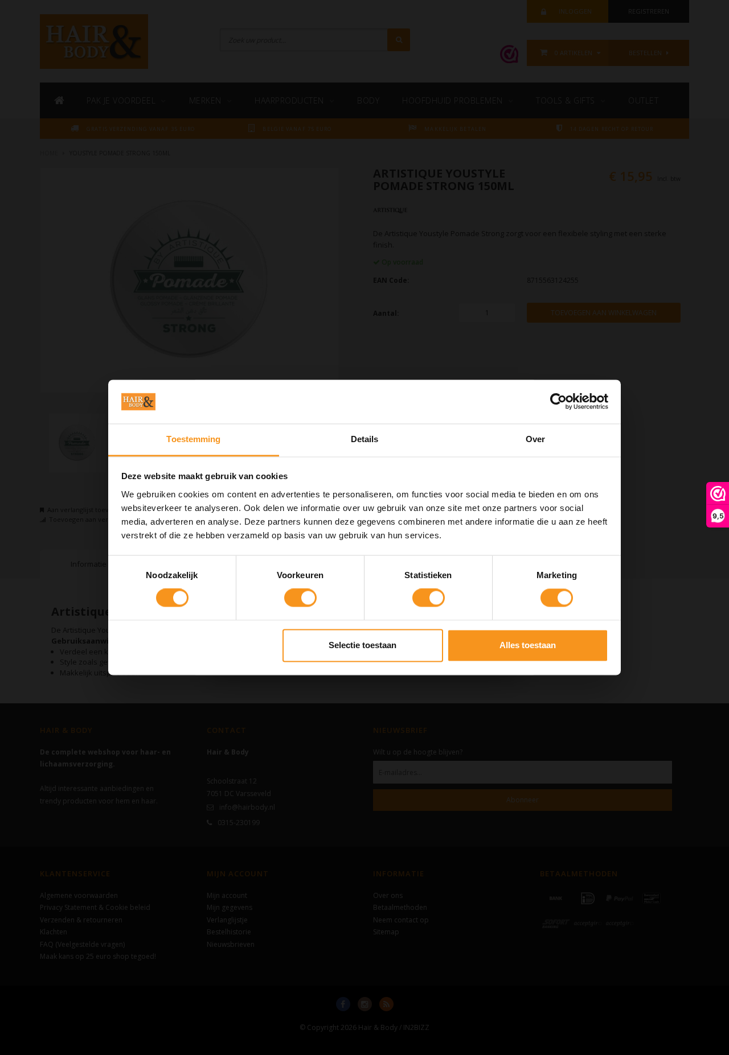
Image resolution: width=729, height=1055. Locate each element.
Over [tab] (535, 439)
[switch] (300, 598)
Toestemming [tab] (193, 439)
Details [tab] (365, 439)
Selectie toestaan (362, 645)
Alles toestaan (527, 645)
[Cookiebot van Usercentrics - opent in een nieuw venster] (558, 401)
